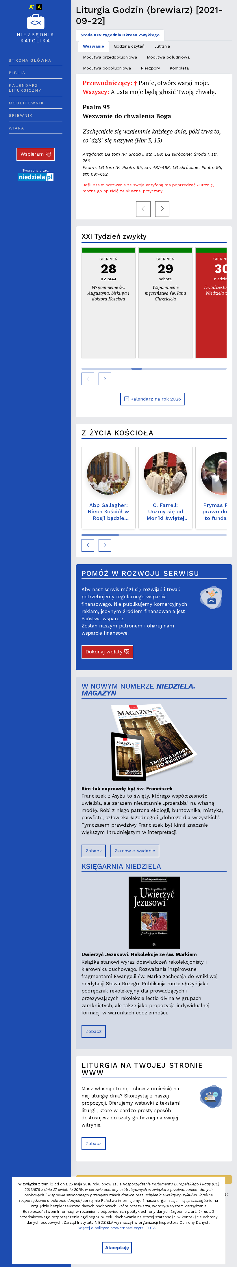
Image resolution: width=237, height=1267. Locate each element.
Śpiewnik (21, 115)
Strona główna (30, 60)
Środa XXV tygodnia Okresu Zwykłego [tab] (120, 35)
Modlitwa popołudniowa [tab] (107, 68)
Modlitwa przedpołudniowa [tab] (110, 57)
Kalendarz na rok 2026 (155, 399)
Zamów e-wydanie (134, 851)
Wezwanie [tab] (93, 46)
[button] (88, 379)
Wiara (16, 128)
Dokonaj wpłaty (105, 652)
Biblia (17, 72)
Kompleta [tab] (179, 68)
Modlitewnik (26, 103)
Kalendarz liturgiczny (25, 88)
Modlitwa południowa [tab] (168, 57)
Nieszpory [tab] (150, 68)
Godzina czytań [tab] (129, 46)
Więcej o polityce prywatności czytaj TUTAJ (118, 1228)
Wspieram (33, 154)
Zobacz (94, 851)
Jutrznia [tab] (162, 46)
